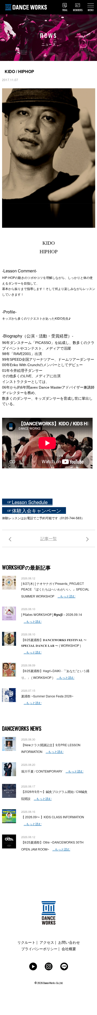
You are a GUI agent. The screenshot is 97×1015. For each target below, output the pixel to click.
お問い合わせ (69, 942)
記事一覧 (48, 538)
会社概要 (69, 948)
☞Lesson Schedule (27, 502)
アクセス (47, 942)
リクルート (26, 942)
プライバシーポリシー (39, 948)
